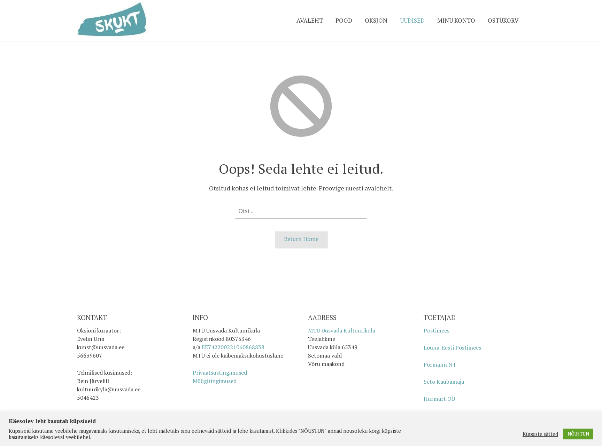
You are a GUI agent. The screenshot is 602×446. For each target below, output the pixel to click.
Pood (343, 20)
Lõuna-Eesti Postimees (452, 347)
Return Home (301, 239)
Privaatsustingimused (220, 372)
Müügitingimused (215, 381)
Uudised (412, 20)
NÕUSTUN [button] (578, 434)
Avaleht (309, 20)
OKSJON (376, 20)
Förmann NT (440, 364)
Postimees (436, 330)
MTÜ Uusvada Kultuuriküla (341, 330)
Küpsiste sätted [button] (540, 434)
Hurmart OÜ (439, 398)
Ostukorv (503, 20)
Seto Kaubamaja (444, 381)
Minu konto (456, 20)
